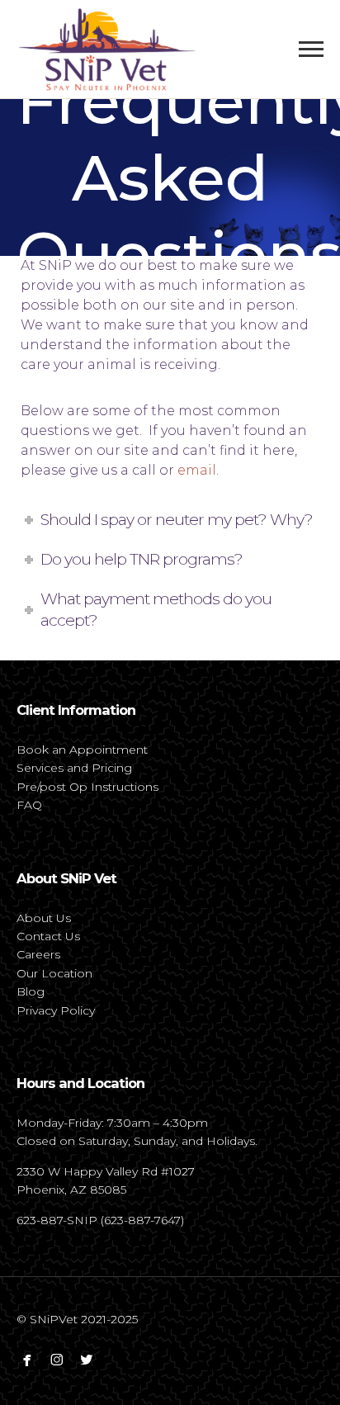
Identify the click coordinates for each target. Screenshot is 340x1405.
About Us (44, 918)
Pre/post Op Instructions (87, 786)
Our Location (54, 973)
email (196, 470)
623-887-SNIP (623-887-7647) (100, 1220)
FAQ (29, 804)
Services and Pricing (74, 767)
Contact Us (48, 936)
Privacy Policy (56, 1010)
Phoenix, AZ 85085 (71, 1189)
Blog (31, 991)
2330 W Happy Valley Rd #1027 (106, 1171)
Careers (38, 954)
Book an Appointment (82, 749)
